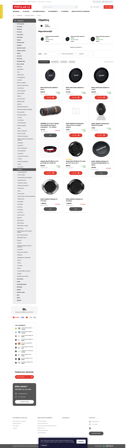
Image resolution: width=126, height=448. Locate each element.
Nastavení (44, 445)
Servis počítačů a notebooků (19, 1)
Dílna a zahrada (20, 64)
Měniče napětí (20, 220)
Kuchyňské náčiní (21, 61)
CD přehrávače (20, 88)
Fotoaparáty (20, 153)
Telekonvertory (21, 199)
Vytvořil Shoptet (98, 446)
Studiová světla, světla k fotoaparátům (26, 196)
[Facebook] (90, 428)
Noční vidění (20, 166)
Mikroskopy (19, 287)
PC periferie (19, 26)
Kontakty (48, 1)
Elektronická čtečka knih (22, 106)
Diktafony (19, 104)
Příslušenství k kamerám (23, 185)
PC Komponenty (20, 23)
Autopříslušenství (21, 77)
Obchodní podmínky (41, 421)
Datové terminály (21, 98)
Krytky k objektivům (22, 172)
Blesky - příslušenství (22, 130)
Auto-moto (19, 56)
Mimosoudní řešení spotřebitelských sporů (46, 425)
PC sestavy (19, 31)
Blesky (19, 128)
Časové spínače (20, 93)
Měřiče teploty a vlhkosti (22, 225)
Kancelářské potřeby (21, 284)
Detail (50, 135)
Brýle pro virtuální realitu (22, 85)
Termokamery (21, 120)
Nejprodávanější (44, 61)
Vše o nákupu (41, 1)
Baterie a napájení (22, 125)
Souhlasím (81, 441)
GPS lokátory (20, 209)
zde (73, 442)
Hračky (18, 281)
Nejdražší (63, 61)
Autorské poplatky (41, 432)
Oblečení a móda (21, 292)
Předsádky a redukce (22, 183)
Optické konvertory (22, 180)
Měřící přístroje (20, 223)
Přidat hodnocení (20, 376)
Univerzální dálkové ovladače (23, 271)
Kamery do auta (20, 215)
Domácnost (19, 58)
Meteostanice (20, 228)
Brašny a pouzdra (22, 133)
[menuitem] (17, 11)
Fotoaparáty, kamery (22, 114)
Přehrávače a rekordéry (22, 252)
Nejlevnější (55, 61)
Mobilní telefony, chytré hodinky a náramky (24, 231)
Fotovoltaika (20, 204)
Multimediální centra (21, 237)
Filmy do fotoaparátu (22, 148)
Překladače (19, 254)
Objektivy (20, 169)
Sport (18, 295)
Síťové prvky (20, 37)
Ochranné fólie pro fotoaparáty (25, 177)
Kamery (19, 164)
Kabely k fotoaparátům (23, 161)
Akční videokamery (22, 122)
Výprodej (19, 300)
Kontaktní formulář (24, 401)
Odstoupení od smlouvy (42, 430)
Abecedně (71, 61)
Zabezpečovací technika (22, 276)
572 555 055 (21, 397)
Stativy (19, 191)
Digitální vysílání (20, 101)
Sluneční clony (21, 188)
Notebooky (19, 29)
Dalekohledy (20, 142)
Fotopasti (20, 158)
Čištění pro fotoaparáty (23, 136)
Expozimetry (20, 145)
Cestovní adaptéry (21, 90)
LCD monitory (20, 34)
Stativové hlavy (21, 193)
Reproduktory (20, 69)
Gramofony (19, 207)
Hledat (76, 7)
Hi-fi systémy (20, 212)
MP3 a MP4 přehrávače (22, 235)
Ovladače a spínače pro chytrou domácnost (24, 246)
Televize (19, 268)
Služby (18, 297)
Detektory (19, 96)
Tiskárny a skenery (21, 50)
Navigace (19, 240)
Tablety (18, 53)
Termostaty (19, 265)
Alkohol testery (20, 74)
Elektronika (19, 66)
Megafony (19, 217)
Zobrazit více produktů (75, 47)
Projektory (19, 45)
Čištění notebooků (32, 1)
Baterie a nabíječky (21, 82)
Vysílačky (19, 273)
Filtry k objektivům (22, 150)
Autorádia (19, 80)
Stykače (19, 260)
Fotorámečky (20, 201)
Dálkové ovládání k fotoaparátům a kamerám (25, 139)
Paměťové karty (20, 42)
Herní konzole (20, 279)
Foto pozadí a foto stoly (23, 156)
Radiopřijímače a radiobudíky (23, 257)
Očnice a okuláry (21, 174)
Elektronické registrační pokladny (24, 109)
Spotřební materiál (21, 48)
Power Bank (20, 249)
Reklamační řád (40, 428)
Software (19, 40)
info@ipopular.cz (23, 393)
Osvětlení (19, 243)
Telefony (19, 262)
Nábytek (19, 289)
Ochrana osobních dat (42, 423)
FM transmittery (20, 112)
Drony (18, 72)
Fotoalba (20, 117)
